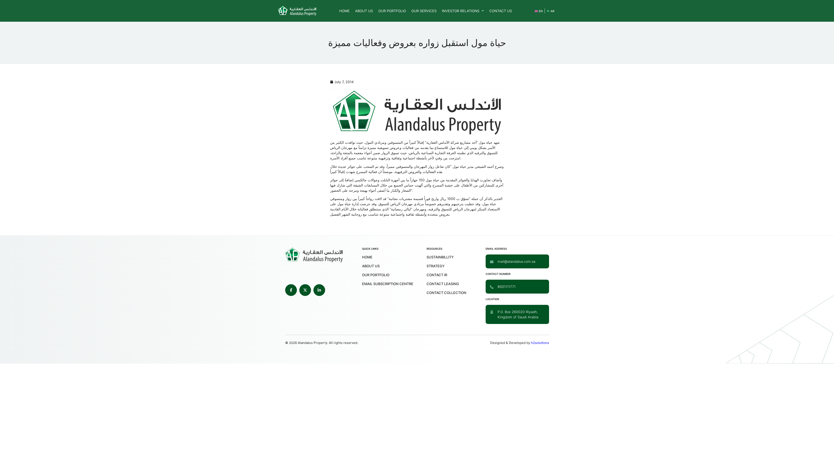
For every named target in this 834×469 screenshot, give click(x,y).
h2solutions (540, 343)
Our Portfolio (392, 11)
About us (364, 11)
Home (344, 11)
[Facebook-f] (291, 290)
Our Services (424, 11)
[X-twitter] (305, 290)
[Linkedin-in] (319, 290)
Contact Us (500, 11)
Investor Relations (460, 11)
